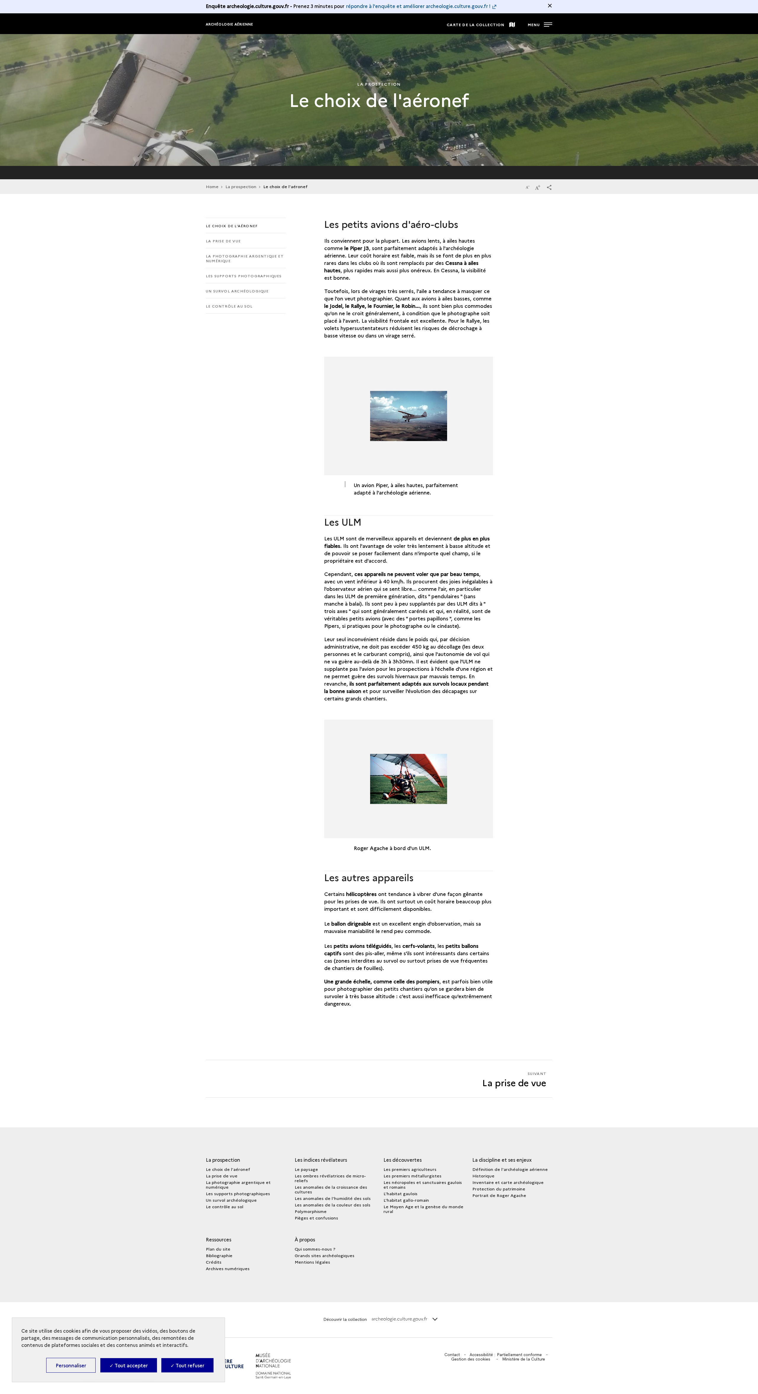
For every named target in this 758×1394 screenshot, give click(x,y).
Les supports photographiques (244, 275)
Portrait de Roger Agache (499, 1195)
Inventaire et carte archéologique (508, 1182)
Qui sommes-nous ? (315, 1249)
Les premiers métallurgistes (412, 1176)
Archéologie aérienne (229, 24)
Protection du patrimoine (498, 1189)
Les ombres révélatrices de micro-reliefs (330, 1178)
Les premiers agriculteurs (409, 1169)
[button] (549, 187)
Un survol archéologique (237, 290)
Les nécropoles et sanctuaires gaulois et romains (422, 1184)
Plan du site (218, 1249)
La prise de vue (223, 240)
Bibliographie (219, 1255)
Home (212, 186)
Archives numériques (228, 1268)
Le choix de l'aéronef (232, 225)
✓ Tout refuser (187, 1365)
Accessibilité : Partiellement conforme (506, 1354)
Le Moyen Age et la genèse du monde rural (423, 1208)
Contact (452, 1354)
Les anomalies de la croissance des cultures (331, 1189)
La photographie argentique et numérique (245, 258)
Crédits (213, 1262)
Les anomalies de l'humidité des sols (333, 1198)
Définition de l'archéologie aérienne (510, 1169)
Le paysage (306, 1169)
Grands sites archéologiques (324, 1255)
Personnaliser (71, 1365)
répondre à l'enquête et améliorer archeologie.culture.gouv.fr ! (418, 6)
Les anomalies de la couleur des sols (332, 1205)
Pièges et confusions (316, 1218)
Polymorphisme (311, 1211)
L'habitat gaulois (400, 1193)
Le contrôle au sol (229, 305)
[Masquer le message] (549, 5)
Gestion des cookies (470, 1359)
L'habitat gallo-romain (406, 1200)
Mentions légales (312, 1262)
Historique (483, 1176)
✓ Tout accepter (129, 1365)
